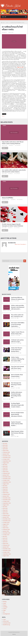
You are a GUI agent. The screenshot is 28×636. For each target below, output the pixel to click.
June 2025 (5, 466)
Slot (4, 612)
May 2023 (5, 510)
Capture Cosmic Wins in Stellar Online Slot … (17, 332)
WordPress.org (6, 624)
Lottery (4, 608)
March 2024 (5, 492)
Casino (7, 22)
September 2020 (7, 554)
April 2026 (5, 448)
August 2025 (6, 462)
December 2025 (6, 455)
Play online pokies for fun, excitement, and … (17, 315)
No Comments (17, 145)
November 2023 (6, 499)
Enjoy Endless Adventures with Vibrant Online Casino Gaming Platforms (12, 142)
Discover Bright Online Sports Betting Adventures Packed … (17, 414)
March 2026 (5, 450)
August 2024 (6, 483)
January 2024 (6, 496)
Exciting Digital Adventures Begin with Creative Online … (17, 405)
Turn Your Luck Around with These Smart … (17, 367)
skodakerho (4, 32)
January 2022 (6, 531)
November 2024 (6, 478)
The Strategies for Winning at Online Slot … (16, 384)
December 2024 (6, 476)
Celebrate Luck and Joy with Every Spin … (17, 340)
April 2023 (5, 511)
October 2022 (6, 522)
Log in (4, 619)
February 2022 (6, 529)
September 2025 (7, 461)
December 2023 (6, 497)
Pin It (3, 116)
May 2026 (5, 447)
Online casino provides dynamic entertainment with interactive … (17, 307)
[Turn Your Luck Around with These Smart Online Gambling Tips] (7, 370)
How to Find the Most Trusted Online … (17, 375)
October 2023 (6, 501)
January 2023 (6, 517)
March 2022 (5, 527)
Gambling (5, 606)
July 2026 (5, 443)
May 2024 (5, 489)
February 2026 (6, 452)
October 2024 (6, 480)
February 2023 (6, 515)
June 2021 (5, 538)
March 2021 (5, 543)
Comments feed (6, 623)
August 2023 (6, 504)
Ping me (13, 634)
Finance (4, 605)
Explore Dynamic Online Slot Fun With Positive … (17, 423)
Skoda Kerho (17, 632)
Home (3, 22)
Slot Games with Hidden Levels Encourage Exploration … (17, 324)
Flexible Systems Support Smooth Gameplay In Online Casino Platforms (12, 225)
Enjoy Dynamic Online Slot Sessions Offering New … (17, 433)
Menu (3, 16)
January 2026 (6, 454)
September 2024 (7, 482)
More (4, 148)
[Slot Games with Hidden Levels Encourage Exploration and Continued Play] (7, 326)
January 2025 (6, 475)
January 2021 (6, 547)
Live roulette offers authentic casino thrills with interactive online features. (14, 170)
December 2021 (6, 533)
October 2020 (6, 552)
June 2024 (5, 487)
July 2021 (5, 536)
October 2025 (6, 459)
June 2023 (5, 508)
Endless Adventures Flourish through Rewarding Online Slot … (16, 395)
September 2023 (7, 503)
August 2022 (6, 524)
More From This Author (20, 244)
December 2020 (6, 548)
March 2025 (5, 471)
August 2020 (6, 555)
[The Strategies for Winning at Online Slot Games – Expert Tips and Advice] (7, 386)
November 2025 (6, 457)
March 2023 (5, 513)
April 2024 (5, 490)
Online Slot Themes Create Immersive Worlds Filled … (16, 349)
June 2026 (5, 445)
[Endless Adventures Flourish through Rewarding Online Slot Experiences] (7, 396)
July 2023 (5, 506)
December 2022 (6, 519)
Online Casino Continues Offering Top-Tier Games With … (17, 359)
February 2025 (6, 473)
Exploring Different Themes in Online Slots (17, 298)
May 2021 (5, 540)
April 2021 (5, 541)
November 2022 (6, 520)
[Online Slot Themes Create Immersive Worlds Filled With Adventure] (7, 351)
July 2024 (5, 485)
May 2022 (5, 526)
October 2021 (6, 534)
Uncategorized (6, 613)
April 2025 (5, 469)
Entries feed (6, 621)
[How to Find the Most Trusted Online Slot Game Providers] (7, 378)
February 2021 (6, 545)
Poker (4, 610)
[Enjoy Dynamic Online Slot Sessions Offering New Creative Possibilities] (7, 435)
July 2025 (5, 464)
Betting (4, 601)
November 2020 (6, 550)
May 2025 (5, 468)
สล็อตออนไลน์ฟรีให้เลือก (7, 197)
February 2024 (6, 494)
